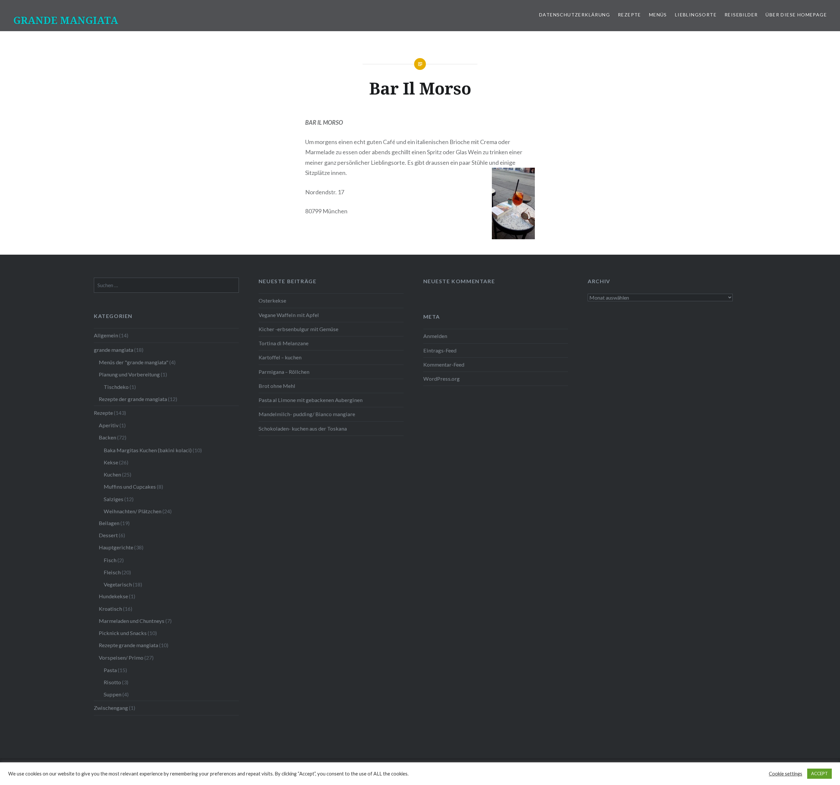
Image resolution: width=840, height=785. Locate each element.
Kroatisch (110, 608)
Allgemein (106, 335)
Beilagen (109, 523)
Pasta (110, 670)
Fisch (110, 560)
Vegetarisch (118, 584)
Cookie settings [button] (785, 773)
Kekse (111, 462)
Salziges (113, 499)
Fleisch (112, 572)
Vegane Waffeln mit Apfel (289, 315)
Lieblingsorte (696, 14)
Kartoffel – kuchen (280, 357)
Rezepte (629, 14)
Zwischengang (111, 708)
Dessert (108, 535)
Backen (107, 437)
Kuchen (112, 474)
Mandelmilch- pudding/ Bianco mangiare (307, 414)
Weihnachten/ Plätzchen (132, 511)
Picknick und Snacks (123, 633)
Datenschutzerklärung (574, 14)
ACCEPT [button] (819, 773)
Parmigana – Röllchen (284, 372)
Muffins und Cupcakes (130, 486)
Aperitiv (108, 425)
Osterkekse (272, 300)
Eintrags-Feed (439, 350)
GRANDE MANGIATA (65, 20)
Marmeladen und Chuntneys (131, 621)
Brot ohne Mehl (277, 386)
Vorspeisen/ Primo (121, 657)
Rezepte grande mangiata (128, 645)
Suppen (112, 694)
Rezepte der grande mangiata (133, 399)
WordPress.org (441, 378)
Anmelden (435, 336)
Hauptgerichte (116, 547)
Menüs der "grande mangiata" (133, 362)
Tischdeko (116, 387)
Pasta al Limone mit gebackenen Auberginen (311, 400)
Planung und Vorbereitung (129, 374)
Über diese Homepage (796, 14)
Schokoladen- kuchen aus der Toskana (303, 428)
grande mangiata (113, 350)
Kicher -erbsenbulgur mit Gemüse (298, 329)
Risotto (112, 682)
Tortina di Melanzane (283, 343)
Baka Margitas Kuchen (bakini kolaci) (148, 450)
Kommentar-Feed (443, 364)
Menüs (658, 14)
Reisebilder (741, 14)
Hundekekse (113, 596)
